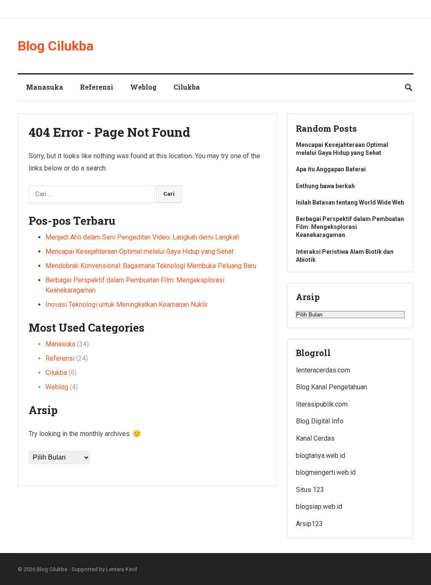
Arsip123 (309, 524)
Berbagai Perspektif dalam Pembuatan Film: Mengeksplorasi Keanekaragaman (350, 226)
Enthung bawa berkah (325, 186)
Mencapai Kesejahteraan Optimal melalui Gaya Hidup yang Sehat (139, 251)
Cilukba (186, 86)
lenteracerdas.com (323, 370)
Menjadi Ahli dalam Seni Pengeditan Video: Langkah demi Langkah (142, 237)
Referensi (96, 86)
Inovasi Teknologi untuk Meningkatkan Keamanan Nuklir (126, 304)
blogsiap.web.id (319, 507)
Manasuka (44, 86)
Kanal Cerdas (315, 438)
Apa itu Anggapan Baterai (331, 169)
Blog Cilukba (55, 46)
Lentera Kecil (121, 569)
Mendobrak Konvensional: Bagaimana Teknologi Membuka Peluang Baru (150, 266)
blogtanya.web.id (320, 456)
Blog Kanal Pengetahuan (331, 387)
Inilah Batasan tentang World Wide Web (350, 202)
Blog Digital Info (319, 421)
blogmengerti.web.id (326, 472)
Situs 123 (310, 490)
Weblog (143, 86)
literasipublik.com (322, 404)
